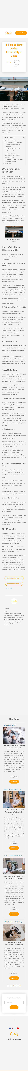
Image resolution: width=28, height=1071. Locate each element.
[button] (14, 1020)
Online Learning (12, 725)
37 (19, 985)
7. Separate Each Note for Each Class (14, 159)
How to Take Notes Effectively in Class (13, 142)
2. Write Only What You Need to (13, 148)
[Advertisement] (14, 14)
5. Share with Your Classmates (13, 155)
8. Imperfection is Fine (11, 161)
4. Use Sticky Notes (10, 153)
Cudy (3, 555)
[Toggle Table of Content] (22, 137)
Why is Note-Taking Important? (11, 140)
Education (6, 789)
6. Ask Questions (10, 157)
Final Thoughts (7, 164)
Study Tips (9, 588)
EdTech (5, 725)
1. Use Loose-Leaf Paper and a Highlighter (13, 145)
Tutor (19, 789)
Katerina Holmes (15, 239)
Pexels (14, 241)
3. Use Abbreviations (10, 151)
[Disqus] (14, 651)
